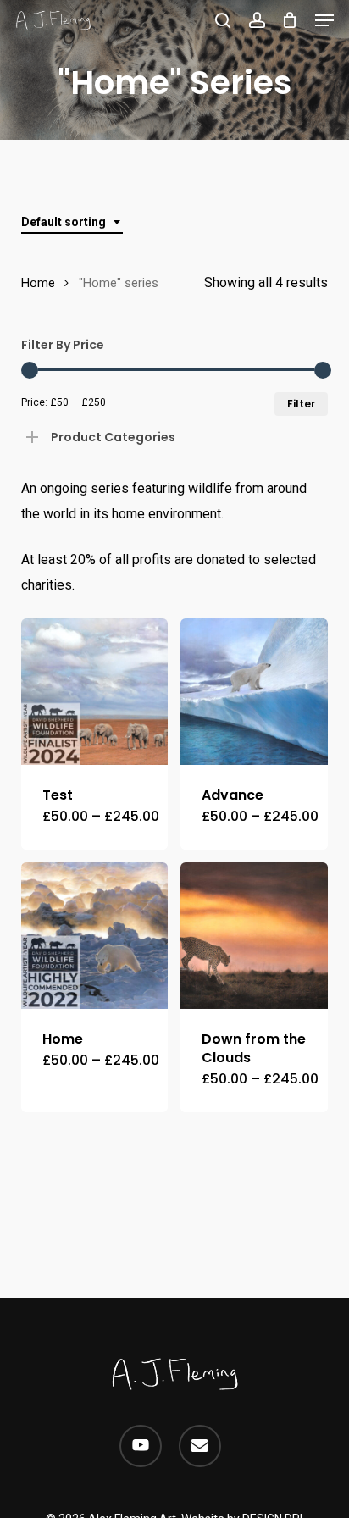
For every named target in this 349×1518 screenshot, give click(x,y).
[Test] (94, 691)
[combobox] (72, 222)
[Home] (94, 935)
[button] (324, 20)
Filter (301, 403)
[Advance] (253, 691)
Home (38, 283)
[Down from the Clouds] (253, 935)
